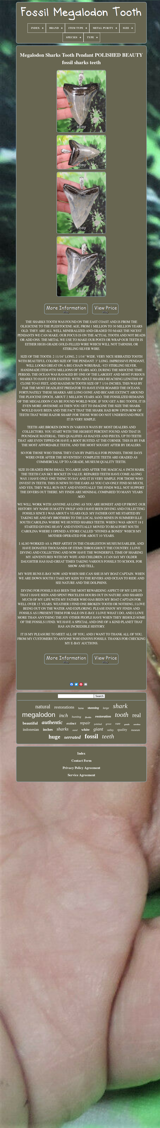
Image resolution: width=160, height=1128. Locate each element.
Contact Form (81, 760)
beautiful (30, 723)
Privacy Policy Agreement (81, 767)
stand (74, 730)
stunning (93, 707)
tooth (121, 714)
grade (127, 724)
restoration (103, 716)
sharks (62, 729)
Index (81, 753)
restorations (64, 707)
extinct (71, 723)
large (106, 707)
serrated (72, 737)
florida (88, 717)
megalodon (38, 714)
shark (120, 705)
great (108, 723)
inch (63, 715)
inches (48, 729)
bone (81, 708)
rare (117, 723)
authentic (52, 722)
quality (122, 730)
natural (42, 706)
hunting (76, 716)
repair (85, 723)
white (85, 730)
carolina (136, 724)
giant (98, 729)
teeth (108, 736)
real (136, 715)
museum (135, 730)
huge (54, 736)
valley (110, 730)
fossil (91, 736)
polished (98, 723)
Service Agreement (81, 774)
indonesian (31, 729)
